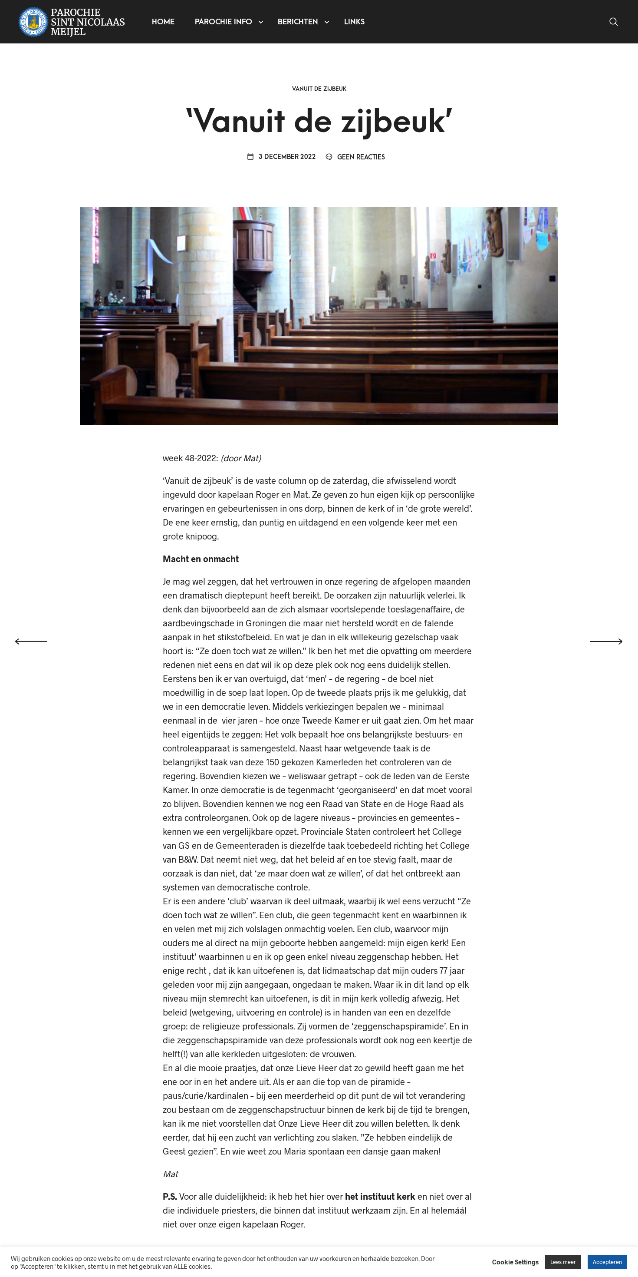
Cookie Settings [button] (515, 1262)
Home (163, 22)
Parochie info (223, 22)
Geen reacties (360, 157)
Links (354, 22)
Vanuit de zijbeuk (319, 89)
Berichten (298, 22)
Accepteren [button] (607, 1261)
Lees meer (563, 1261)
